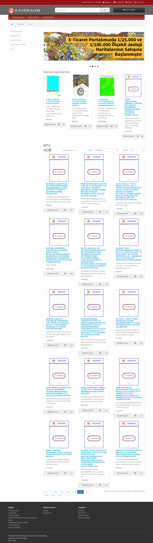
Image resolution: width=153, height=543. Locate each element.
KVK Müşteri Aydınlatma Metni (18, 523)
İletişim (45, 511)
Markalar (21, 24)
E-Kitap (12, 49)
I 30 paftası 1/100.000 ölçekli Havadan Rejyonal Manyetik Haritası (106, 102)
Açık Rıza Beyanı (13, 525)
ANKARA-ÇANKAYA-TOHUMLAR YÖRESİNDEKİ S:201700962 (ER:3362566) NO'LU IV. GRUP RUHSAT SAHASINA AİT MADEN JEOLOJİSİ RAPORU (57, 324)
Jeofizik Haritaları (48, 17)
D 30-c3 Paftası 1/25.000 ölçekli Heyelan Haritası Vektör (79, 102)
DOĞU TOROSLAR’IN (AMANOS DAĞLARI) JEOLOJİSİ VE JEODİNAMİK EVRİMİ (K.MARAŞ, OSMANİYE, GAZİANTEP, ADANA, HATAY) (133, 107)
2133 (53, 496)
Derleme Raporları (18, 17)
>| (68, 496)
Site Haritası (47, 513)
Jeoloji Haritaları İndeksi (18, 45)
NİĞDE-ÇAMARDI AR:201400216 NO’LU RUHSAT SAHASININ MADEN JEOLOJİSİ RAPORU (59, 453)
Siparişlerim (82, 513)
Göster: (125, 150)
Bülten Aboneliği (83, 518)
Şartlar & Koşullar (14, 527)
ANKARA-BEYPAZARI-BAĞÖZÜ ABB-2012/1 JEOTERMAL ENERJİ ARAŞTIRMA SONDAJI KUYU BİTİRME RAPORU (129, 453)
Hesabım (81, 511)
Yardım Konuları (13, 511)
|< (46, 492)
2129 (74, 492)
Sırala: (90, 150)
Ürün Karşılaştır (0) (68, 150)
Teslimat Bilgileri (13, 515)
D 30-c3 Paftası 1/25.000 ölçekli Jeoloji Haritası (53, 101)
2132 (46, 496)
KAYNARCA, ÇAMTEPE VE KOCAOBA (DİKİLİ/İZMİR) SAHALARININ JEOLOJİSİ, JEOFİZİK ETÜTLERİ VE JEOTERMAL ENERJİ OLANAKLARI (57, 189)
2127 (61, 492)
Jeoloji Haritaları (33, 17)
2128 (67, 492)
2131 (86, 492)
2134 (59, 496)
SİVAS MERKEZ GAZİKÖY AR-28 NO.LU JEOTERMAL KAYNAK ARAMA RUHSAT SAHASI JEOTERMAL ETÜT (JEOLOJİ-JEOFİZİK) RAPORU (58, 391)
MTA (30, 24)
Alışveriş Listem (83, 515)
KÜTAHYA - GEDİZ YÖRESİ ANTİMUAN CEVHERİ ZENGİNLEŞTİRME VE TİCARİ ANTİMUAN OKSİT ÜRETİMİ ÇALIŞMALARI (128, 323)
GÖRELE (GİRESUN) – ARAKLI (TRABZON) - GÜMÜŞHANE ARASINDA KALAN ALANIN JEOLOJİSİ (93, 390)
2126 (55, 492)
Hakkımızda (12, 513)
